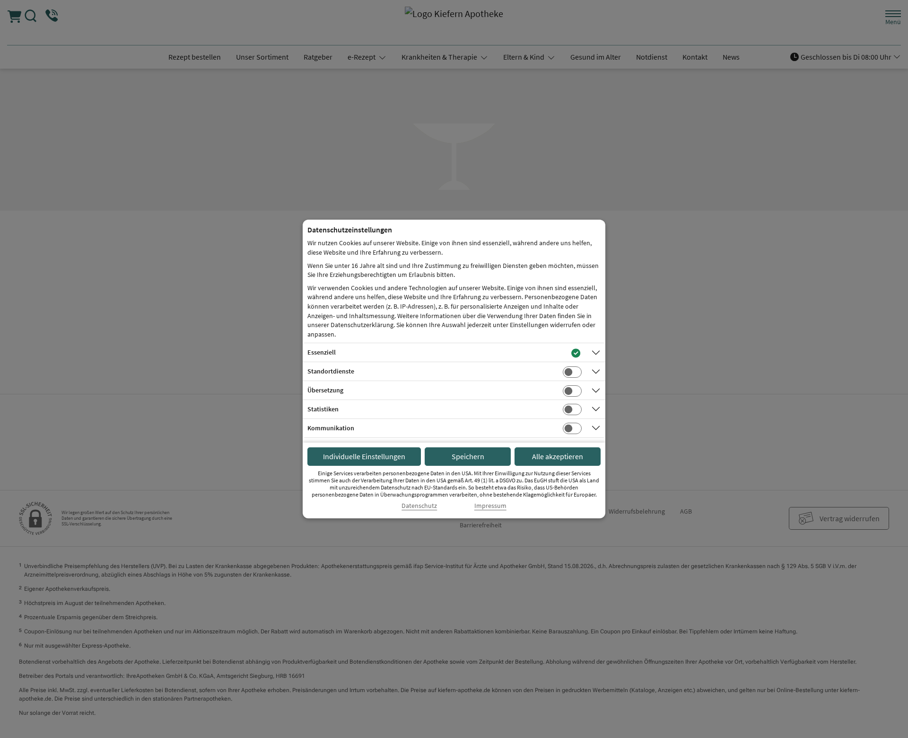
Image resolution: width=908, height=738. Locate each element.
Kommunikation (330, 428)
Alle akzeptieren (557, 456)
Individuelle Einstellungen (364, 456)
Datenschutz (419, 506)
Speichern (468, 456)
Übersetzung (325, 390)
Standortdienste (330, 371)
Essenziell (321, 352)
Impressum (490, 506)
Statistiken (323, 409)
